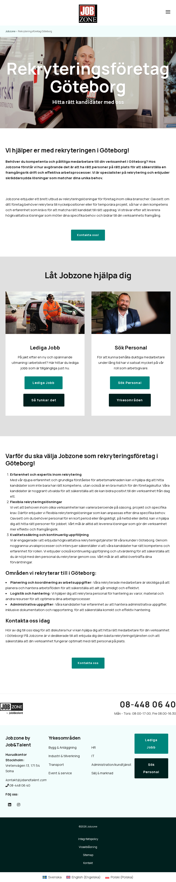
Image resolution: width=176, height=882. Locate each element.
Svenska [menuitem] (55, 877)
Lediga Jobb (151, 743)
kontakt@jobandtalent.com (26, 780)
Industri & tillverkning (64, 756)
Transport (56, 764)
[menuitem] (52, 877)
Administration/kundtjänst (109, 764)
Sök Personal (151, 768)
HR (93, 747)
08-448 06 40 (148, 704)
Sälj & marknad (102, 773)
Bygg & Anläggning (63, 747)
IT (92, 756)
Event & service (60, 773)
